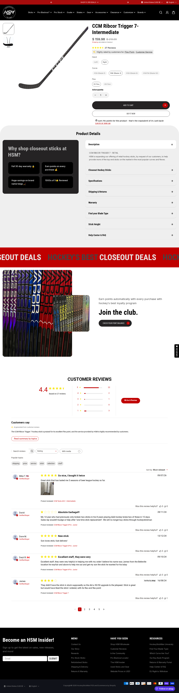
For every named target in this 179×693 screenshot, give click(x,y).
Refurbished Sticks (79, 662)
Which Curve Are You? (159, 653)
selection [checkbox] (51, 463)
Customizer (128, 12)
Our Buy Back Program (159, 658)
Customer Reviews (118, 649)
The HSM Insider (117, 662)
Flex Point (129, 52)
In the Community (117, 653)
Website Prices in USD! (120, 671)
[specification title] (24, 168)
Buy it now (131, 114)
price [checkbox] (25, 463)
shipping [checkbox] (15, 463)
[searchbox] (20, 451)
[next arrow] (83, 59)
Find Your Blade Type (159, 649)
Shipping (95, 42)
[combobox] (47, 451)
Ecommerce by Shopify (107, 685)
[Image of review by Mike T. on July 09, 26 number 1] (47, 488)
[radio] (96, 62)
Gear (89, 12)
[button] (89, 431)
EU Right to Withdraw (159, 671)
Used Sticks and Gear (119, 667)
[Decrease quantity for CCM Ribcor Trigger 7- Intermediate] (95, 95)
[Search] (161, 12)
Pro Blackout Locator (119, 658)
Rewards (75, 653)
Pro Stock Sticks (78, 658)
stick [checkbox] (42, 463)
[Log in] (167, 12)
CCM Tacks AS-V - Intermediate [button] (64, 501)
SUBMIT (53, 658)
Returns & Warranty (79, 671)
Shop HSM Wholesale (119, 644)
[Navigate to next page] (103, 609)
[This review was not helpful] (165, 506)
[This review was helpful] (160, 506)
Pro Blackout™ (43, 12)
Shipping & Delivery (79, 667)
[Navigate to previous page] (75, 609)
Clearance (114, 12)
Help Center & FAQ (158, 667)
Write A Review (130, 400)
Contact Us (76, 644)
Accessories (100, 12)
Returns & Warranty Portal (161, 662)
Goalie (69, 12)
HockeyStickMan (83, 685)
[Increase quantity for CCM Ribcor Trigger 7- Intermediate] (106, 95)
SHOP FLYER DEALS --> (89, 2)
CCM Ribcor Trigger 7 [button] (61, 593)
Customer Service (144, 52)
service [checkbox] (33, 463)
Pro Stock (58, 12)
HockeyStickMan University (161, 644)
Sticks (30, 12)
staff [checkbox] (60, 463)
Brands (141, 12)
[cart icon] (173, 12)
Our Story (75, 649)
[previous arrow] (22, 59)
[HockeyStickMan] (9, 12)
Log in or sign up (102, 123)
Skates (80, 12)
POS (92, 685)
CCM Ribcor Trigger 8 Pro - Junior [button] (65, 525)
